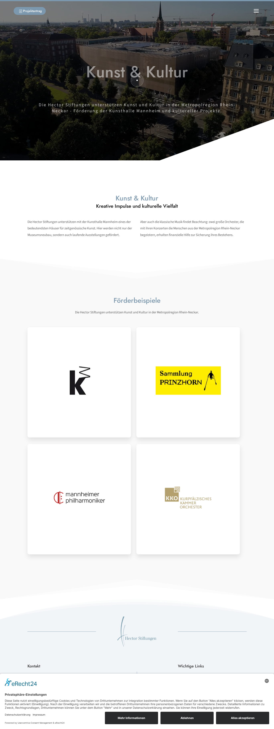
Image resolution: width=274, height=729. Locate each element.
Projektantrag (30, 11)
